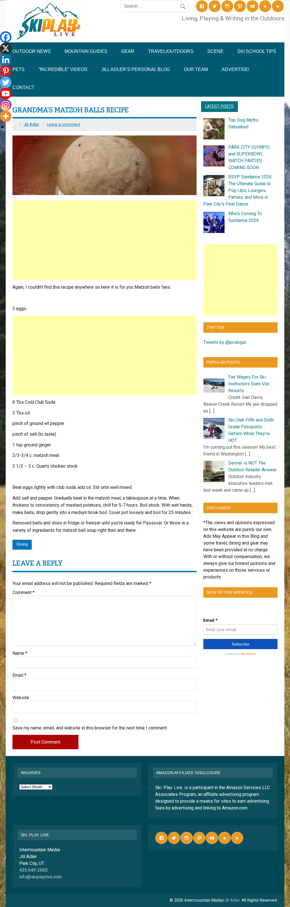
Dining (22, 544)
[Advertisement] (105, 240)
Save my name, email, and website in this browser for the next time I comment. (90, 728)
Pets (18, 69)
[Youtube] (5, 93)
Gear (127, 51)
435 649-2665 (33, 870)
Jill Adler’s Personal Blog (135, 69)
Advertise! (235, 69)
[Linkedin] (5, 59)
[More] (5, 116)
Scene (215, 51)
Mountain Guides (86, 51)
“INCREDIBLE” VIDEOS (63, 69)
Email (19, 675)
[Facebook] (5, 37)
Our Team (196, 69)
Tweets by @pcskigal (224, 342)
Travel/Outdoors (170, 51)
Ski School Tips (256, 51)
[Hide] (2, 127)
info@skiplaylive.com (40, 877)
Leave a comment (63, 124)
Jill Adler (31, 124)
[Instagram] (5, 105)
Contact (23, 87)
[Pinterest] (5, 71)
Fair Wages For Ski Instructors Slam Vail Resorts (248, 383)
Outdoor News (31, 51)
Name (19, 653)
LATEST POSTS (219, 106)
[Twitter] (5, 82)
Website (20, 698)
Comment (23, 592)
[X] (5, 48)
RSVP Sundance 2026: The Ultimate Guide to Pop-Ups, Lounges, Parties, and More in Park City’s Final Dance (237, 190)
